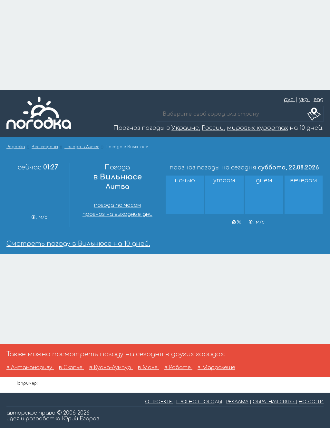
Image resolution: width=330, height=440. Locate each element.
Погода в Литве (81, 147)
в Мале (148, 367)
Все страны (45, 147)
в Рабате (178, 367)
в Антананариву (30, 367)
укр (304, 99)
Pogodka (15, 147)
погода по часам (117, 205)
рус (289, 99)
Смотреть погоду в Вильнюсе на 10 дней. (78, 243)
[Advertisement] (165, 45)
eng (319, 99)
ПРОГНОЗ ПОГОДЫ (199, 401)
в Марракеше (216, 367)
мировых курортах (257, 128)
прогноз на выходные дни (117, 214)
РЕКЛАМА (237, 401)
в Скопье (71, 367)
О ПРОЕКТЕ (159, 401)
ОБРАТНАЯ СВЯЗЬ (274, 401)
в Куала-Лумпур (111, 367)
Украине (185, 128)
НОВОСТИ (311, 401)
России (213, 128)
